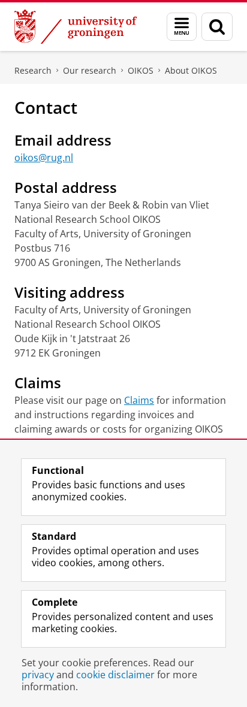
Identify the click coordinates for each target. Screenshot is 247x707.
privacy (38, 675)
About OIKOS (191, 70)
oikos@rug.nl (43, 157)
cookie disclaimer (115, 675)
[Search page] (217, 26)
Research (33, 70)
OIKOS (140, 70)
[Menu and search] (181, 26)
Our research (89, 70)
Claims (139, 400)
